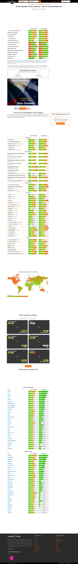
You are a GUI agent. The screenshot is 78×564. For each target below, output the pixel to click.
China (57, 545)
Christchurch (10, 457)
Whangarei (10, 487)
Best (58, 1)
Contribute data (60, 123)
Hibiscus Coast (11, 475)
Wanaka (9, 508)
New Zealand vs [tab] (33, 318)
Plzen (9, 397)
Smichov (9, 423)
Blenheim (10, 504)
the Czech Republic (22, 60)
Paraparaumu (10, 495)
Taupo (9, 502)
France (57, 542)
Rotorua (9, 469)
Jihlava (9, 421)
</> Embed (22, 108)
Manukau (10, 512)
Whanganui (10, 491)
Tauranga (10, 463)
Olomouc (10, 401)
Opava (9, 429)
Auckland (10, 455)
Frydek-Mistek (11, 427)
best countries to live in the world (40, 67)
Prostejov (10, 442)
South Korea (58, 549)
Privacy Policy (68, 563)
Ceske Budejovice (11, 405)
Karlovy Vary (10, 432)
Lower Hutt (10, 465)
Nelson (9, 489)
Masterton (10, 506)
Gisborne (10, 481)
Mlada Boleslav (11, 417)
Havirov (9, 419)
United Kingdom (59, 540)
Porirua (9, 477)
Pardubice (10, 409)
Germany (58, 538)
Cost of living (53, 1)
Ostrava (9, 395)
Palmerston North (12, 471)
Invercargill (10, 483)
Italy (57, 544)
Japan (57, 547)
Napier (9, 473)
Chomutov (10, 438)
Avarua (9, 510)
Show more (28, 366)
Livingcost (44, 9)
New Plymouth (11, 479)
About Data (61, 563)
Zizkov (9, 411)
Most (9, 425)
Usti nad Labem (11, 407)
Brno (9, 393)
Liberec (9, 399)
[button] (16, 108)
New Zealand (47, 4)
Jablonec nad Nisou (12, 440)
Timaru (9, 497)
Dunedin (9, 467)
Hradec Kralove (11, 403)
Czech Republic (39, 4)
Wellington (10, 459)
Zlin (8, 415)
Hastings (10, 501)
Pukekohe (10, 499)
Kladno (9, 413)
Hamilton (10, 461)
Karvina (9, 436)
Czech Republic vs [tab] (24, 318)
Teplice (9, 434)
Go (39, 1)
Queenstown (10, 493)
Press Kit (10, 554)
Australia (58, 551)
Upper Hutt (10, 485)
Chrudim (9, 444)
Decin (9, 431)
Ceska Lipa (10, 448)
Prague (9, 391)
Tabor (9, 446)
